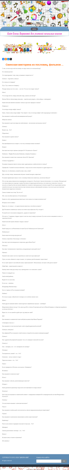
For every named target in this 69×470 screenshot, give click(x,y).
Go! (64, 461)
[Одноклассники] (6, 59)
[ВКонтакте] (3, 59)
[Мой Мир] (8, 59)
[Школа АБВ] (34, 20)
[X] (11, 59)
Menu (34, 29)
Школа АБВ (34, 23)
